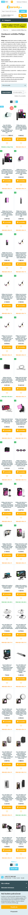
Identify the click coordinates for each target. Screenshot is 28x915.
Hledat (23, 11)
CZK (3, 1)
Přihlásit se (24, 1)
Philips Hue (5, 30)
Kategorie (7, 20)
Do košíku (8, 139)
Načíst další (14, 868)
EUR (6, 1)
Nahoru (13, 861)
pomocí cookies (19, 898)
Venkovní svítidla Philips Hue (18, 30)
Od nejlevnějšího (17, 92)
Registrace (19, 1)
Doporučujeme (6, 92)
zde (17, 902)
